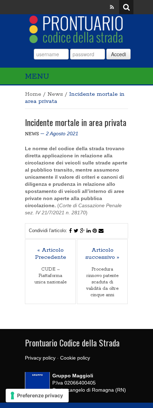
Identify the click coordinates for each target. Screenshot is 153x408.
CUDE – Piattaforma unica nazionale (51, 276)
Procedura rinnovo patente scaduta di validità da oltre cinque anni (102, 282)
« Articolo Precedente (50, 254)
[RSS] (112, 7)
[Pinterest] (95, 231)
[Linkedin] (88, 231)
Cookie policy (75, 358)
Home (33, 94)
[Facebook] (70, 231)
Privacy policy (40, 358)
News (55, 94)
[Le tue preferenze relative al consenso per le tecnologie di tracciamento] (37, 395)
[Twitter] (76, 231)
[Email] (101, 231)
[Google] (82, 231)
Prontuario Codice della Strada (72, 342)
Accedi (118, 54)
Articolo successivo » (102, 254)
